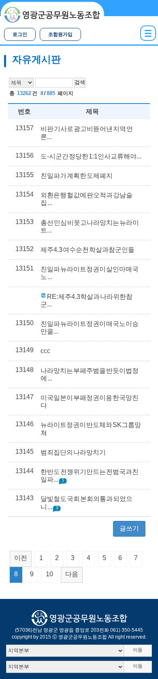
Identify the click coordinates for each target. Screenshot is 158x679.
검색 (80, 82)
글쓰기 (129, 528)
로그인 (20, 34)
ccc (45, 350)
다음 (71, 574)
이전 (20, 557)
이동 (138, 650)
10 (49, 574)
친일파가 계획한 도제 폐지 (77, 175)
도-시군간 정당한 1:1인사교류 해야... (91, 156)
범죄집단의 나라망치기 (73, 452)
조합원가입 (60, 34)
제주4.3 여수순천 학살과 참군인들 (88, 249)
